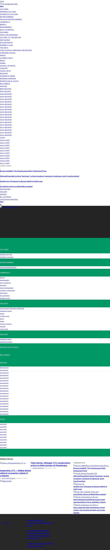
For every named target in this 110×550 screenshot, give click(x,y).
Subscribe (3, 192)
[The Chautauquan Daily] (9, 4)
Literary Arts (6, 58)
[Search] (0, 204)
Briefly (3, 24)
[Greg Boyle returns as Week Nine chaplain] (86, 492)
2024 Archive (6, 99)
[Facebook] (0, 6)
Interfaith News (7, 76)
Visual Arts (5, 71)
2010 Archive (6, 135)
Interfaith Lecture (9, 14)
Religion (4, 73)
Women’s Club (6, 45)
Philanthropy (6, 42)
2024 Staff (5, 145)
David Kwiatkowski (8, 478)
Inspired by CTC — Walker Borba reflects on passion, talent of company (15, 473)
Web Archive (5, 89)
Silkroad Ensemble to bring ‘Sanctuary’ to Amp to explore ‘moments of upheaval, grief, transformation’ (39, 176)
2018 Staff (5, 161)
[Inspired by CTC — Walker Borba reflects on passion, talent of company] (5, 481)
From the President (9, 35)
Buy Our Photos (5, 197)
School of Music (8, 65)
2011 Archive (6, 132)
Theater (4, 68)
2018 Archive (6, 112)
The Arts (4, 47)
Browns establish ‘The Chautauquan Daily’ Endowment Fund (23, 171)
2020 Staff (5, 155)
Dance (3, 55)
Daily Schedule (7, 29)
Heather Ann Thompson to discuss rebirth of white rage (21, 181)
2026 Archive (6, 94)
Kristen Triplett (38, 468)
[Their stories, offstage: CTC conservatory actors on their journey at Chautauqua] (13, 463)
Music (2, 60)
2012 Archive (6, 130)
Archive (3, 86)
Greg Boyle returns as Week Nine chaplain (16, 186)
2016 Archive (6, 119)
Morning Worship (8, 78)
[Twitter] (1, 6)
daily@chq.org (6, 523)
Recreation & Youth (9, 81)
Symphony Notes (7, 53)
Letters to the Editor (10, 37)
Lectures (4, 9)
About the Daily (5, 189)
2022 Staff (5, 150)
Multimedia (5, 83)
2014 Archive (6, 125)
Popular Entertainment (11, 19)
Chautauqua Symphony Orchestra (16, 50)
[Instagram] (3, 6)
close (2, 1)
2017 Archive (6, 117)
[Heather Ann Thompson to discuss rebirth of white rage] (78, 484)
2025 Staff (5, 143)
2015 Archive (6, 122)
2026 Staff (5, 140)
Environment (6, 27)
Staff (2, 137)
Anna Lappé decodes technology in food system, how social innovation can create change (89, 510)
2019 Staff (5, 158)
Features (4, 32)
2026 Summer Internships (9, 199)
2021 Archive (6, 107)
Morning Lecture (8, 11)
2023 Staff (5, 148)
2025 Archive (6, 96)
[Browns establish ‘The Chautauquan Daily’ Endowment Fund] (91, 465)
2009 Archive (6, 114)
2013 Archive (6, 127)
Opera (2, 63)
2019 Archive (6, 109)
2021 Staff (5, 153)
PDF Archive (5, 91)
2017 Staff (5, 163)
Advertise (3, 194)
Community (5, 22)
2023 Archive (6, 101)
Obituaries (5, 40)
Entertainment (7, 17)
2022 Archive (6, 104)
